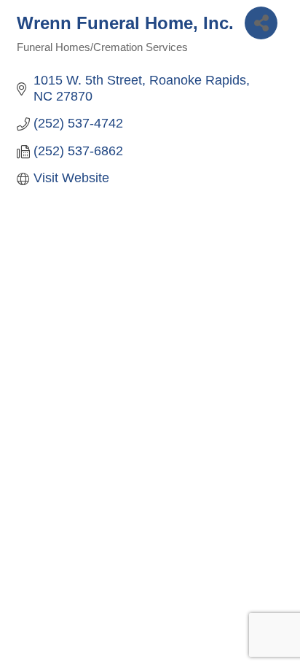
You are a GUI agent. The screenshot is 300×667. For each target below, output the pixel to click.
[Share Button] (261, 23)
